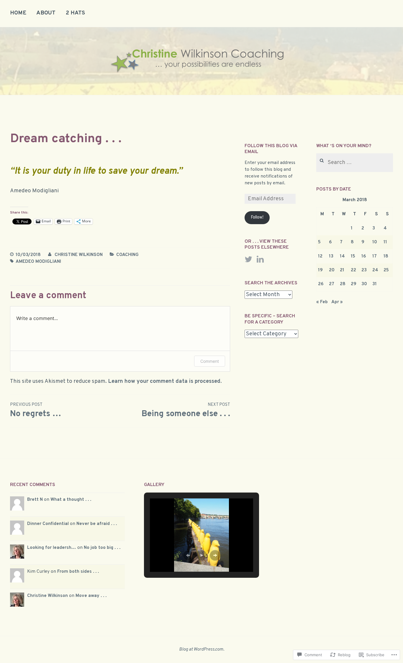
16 (363, 256)
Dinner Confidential (48, 524)
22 (353, 270)
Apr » (337, 302)
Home (18, 13)
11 (385, 242)
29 (353, 284)
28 (342, 284)
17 (374, 256)
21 (342, 270)
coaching (127, 255)
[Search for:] (354, 163)
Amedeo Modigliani (38, 262)
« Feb (322, 302)
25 (386, 270)
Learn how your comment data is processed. (165, 381)
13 (331, 256)
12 (320, 256)
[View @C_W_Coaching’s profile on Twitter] (248, 259)
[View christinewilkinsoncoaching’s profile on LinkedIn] (260, 259)
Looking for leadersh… (51, 548)
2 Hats (75, 13)
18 (386, 256)
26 (321, 284)
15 (353, 256)
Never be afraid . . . (96, 524)
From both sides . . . (78, 572)
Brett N (35, 500)
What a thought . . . (70, 500)
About (45, 13)
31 (374, 284)
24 (375, 270)
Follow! (257, 217)
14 (342, 256)
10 (374, 242)
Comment (209, 361)
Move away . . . (91, 596)
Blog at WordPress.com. (201, 649)
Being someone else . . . (186, 410)
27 (331, 284)
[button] (188, 555)
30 (364, 284)
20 (332, 270)
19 (320, 270)
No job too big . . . (102, 548)
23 (364, 270)
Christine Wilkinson (79, 255)
